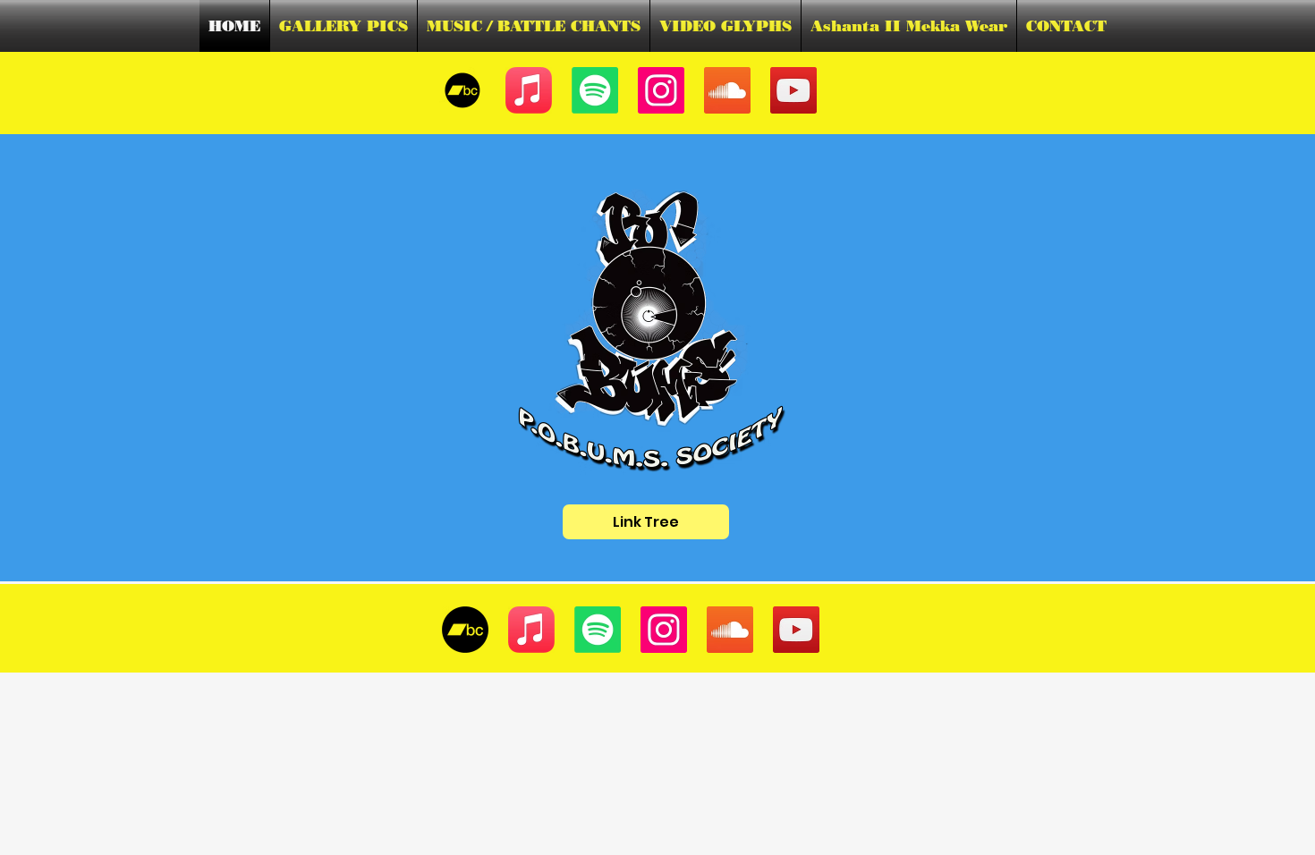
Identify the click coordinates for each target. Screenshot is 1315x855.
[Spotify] (595, 90)
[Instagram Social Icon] (661, 90)
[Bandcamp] (465, 629)
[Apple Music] (528, 90)
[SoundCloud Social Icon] (727, 90)
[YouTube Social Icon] (793, 90)
